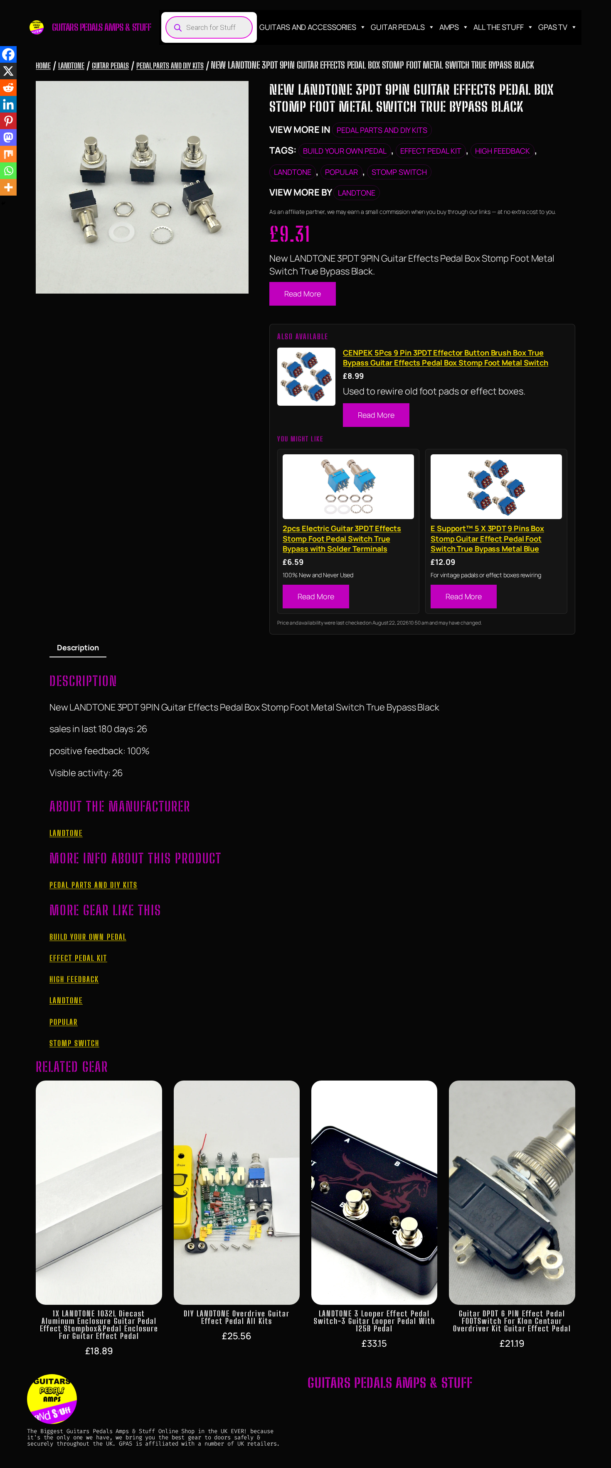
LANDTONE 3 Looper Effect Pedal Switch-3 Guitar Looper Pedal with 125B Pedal (374, 1321)
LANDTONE (71, 65)
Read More (302, 294)
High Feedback (502, 151)
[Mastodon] (8, 137)
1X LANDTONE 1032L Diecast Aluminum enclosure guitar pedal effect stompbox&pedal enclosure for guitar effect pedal (99, 1325)
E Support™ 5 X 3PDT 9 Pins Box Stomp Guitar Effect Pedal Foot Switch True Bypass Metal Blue (487, 538)
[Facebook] (8, 54)
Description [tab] (78, 647)
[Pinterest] (8, 121)
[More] (8, 187)
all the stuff (498, 27)
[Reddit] (8, 87)
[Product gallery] (142, 187)
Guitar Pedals (398, 27)
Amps (449, 27)
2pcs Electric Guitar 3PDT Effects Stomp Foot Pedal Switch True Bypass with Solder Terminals (342, 538)
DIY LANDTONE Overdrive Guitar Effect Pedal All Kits (237, 1317)
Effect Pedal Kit (430, 151)
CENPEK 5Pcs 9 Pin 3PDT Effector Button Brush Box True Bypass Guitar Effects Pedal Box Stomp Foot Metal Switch (445, 358)
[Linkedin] (8, 104)
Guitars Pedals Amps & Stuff (101, 27)
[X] (8, 71)
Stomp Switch (399, 172)
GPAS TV (552, 27)
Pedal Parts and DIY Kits (170, 65)
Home (43, 65)
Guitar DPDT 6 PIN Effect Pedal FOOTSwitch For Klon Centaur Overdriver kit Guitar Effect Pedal (512, 1321)
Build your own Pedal (345, 151)
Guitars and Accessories (307, 27)
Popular (341, 172)
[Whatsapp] (8, 170)
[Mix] (8, 154)
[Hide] (3, 203)
